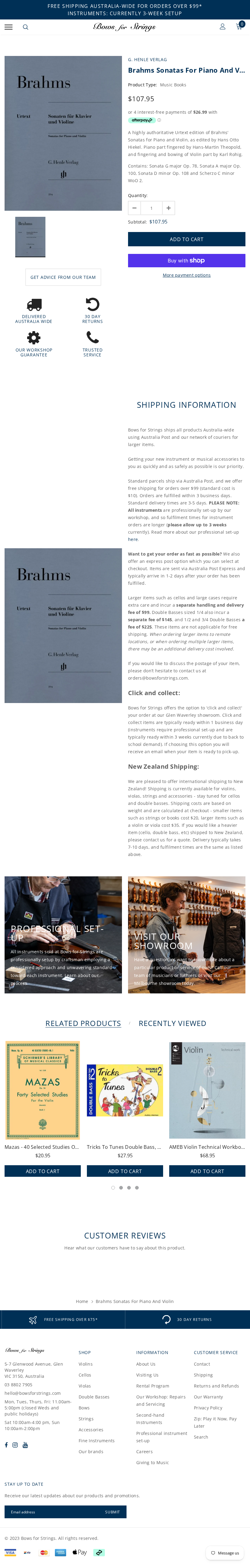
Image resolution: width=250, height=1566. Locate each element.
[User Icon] (223, 27)
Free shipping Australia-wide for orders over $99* (125, 6)
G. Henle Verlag (147, 59)
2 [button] (121, 1188)
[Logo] (124, 27)
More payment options (187, 275)
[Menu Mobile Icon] (8, 27)
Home (82, 1301)
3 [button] (129, 1188)
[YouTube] (25, 1445)
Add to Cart (43, 1171)
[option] (63, 133)
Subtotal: (137, 222)
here (133, 539)
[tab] (82, 1023)
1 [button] (113, 1188)
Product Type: (142, 85)
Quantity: (138, 195)
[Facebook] (6, 1445)
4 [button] (137, 1188)
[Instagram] (15, 1445)
